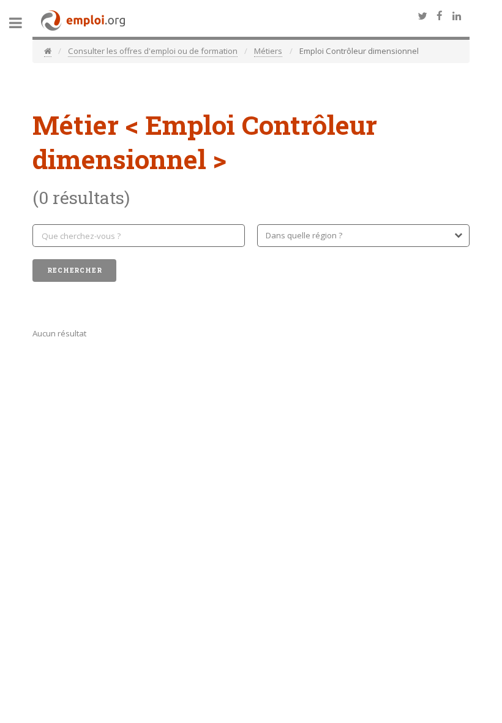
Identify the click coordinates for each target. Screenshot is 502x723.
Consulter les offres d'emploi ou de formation (153, 50)
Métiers (268, 50)
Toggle (22, 23)
